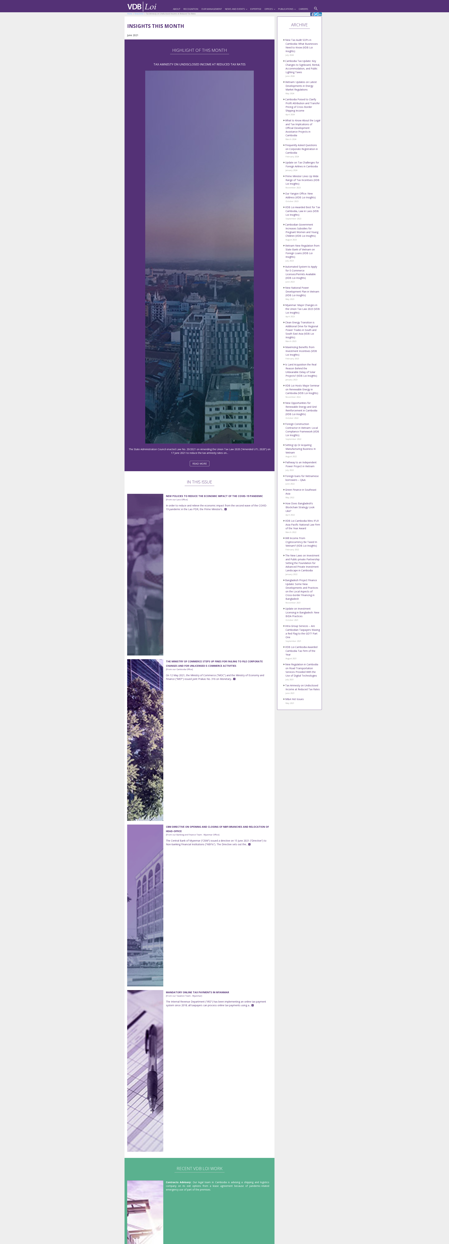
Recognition (190, 9)
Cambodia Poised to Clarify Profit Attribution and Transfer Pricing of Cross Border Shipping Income (302, 107)
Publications (285, 9)
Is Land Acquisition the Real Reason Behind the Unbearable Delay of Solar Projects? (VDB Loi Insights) (301, 372)
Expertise (255, 9)
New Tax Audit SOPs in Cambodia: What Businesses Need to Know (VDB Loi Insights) (301, 47)
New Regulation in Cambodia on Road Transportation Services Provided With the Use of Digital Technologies (301, 672)
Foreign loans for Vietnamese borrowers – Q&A (302, 479)
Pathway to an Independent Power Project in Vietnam (301, 466)
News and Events (235, 9)
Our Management (211, 9)
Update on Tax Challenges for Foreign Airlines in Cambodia (302, 166)
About (176, 9)
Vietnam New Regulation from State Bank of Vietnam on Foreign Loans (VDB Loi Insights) (302, 253)
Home (129, 13)
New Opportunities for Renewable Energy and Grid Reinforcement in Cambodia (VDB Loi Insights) (301, 410)
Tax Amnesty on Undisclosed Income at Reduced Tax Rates (302, 689)
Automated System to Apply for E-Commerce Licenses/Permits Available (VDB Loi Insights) (301, 274)
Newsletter (139, 13)
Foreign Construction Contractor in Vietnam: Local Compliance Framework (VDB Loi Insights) (302, 431)
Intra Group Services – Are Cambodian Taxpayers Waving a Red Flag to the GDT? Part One (302, 633)
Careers (303, 9)
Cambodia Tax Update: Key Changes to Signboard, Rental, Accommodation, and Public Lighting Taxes (302, 68)
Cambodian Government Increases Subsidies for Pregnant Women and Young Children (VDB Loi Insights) (301, 232)
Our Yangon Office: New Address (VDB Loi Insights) (300, 197)
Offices (268, 9)
